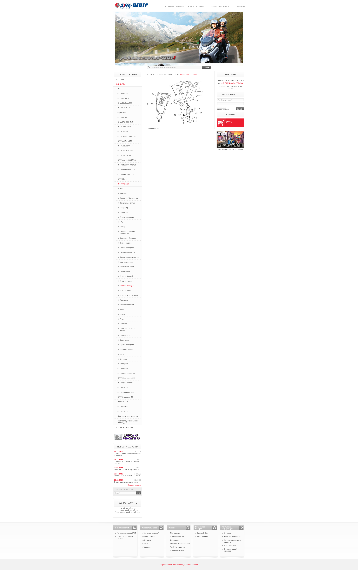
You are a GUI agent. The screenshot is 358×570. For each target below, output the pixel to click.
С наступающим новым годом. (126, 482)
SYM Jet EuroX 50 (125, 141)
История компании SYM (126, 533)
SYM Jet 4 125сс (124, 127)
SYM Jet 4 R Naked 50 (127, 136)
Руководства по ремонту (180, 544)
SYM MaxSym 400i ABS (127, 165)
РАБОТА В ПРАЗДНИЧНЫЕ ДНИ (127, 476)
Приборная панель (127, 305)
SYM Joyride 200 (124, 155)
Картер (122, 227)
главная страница (175, 6)
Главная (150, 74)
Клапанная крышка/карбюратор (127, 232)
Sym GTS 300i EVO (125, 122)
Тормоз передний (127, 345)
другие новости (134, 485)
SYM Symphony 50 (125, 397)
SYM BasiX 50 (123, 98)
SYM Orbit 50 (123, 369)
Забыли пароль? (223, 109)
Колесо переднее (127, 248)
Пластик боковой (126, 276)
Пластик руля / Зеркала (129, 295)
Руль (121, 319)
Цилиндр (123, 359)
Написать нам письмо (232, 537)
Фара (122, 354)
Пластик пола (125, 291)
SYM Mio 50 (123, 179)
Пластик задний (126, 281)
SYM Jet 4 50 (123, 132)
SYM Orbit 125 (123, 184)
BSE (120, 89)
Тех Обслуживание (177, 547)
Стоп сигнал (124, 335)
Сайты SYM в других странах (125, 538)
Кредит (146, 544)
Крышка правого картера (130, 257)
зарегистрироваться (219, 6)
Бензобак (123, 193)
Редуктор (123, 314)
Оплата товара (149, 537)
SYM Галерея (202, 537)
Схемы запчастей (124, 428)
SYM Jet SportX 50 (125, 146)
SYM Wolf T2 (123, 407)
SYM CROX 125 (124, 108)
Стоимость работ (177, 551)
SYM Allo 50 (123, 94)
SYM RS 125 (123, 388)
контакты (240, 6)
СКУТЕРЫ (120, 80)
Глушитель (124, 212)
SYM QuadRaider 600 (126, 383)
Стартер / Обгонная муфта (128, 330)
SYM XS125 (123, 411)
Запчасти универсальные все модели (128, 422)
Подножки (124, 300)
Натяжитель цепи (127, 267)
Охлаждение (125, 271)
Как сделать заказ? (151, 533)
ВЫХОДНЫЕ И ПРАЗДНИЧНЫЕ (126, 470)
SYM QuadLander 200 (126, 373)
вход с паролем (197, 6)
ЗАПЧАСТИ (120, 84)
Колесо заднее (126, 243)
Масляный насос (126, 262)
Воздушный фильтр (127, 203)
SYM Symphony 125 (126, 392)
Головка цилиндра (127, 217)
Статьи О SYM (202, 533)
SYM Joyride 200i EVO (127, 160)
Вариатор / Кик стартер (129, 198)
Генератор (124, 208)
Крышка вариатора (127, 252)
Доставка (147, 540)
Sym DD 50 (122, 113)
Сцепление (124, 340)
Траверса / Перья (126, 350)
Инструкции (175, 540)
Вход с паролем (230, 546)
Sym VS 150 (123, 402)
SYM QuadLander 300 (126, 378)
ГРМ (121, 222)
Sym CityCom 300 (125, 103)
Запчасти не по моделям (128, 416)
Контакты (227, 533)
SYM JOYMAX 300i (125, 151)
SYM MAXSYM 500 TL (126, 170)
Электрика (124, 364)
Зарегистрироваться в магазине (232, 541)
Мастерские (175, 533)
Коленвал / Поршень (128, 238)
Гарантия (147, 547)
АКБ (121, 189)
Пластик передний (127, 286)
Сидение (123, 324)
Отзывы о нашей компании (230, 550)
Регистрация (221, 108)
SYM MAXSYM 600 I (126, 174)
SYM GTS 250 (123, 117)
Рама (122, 310)
